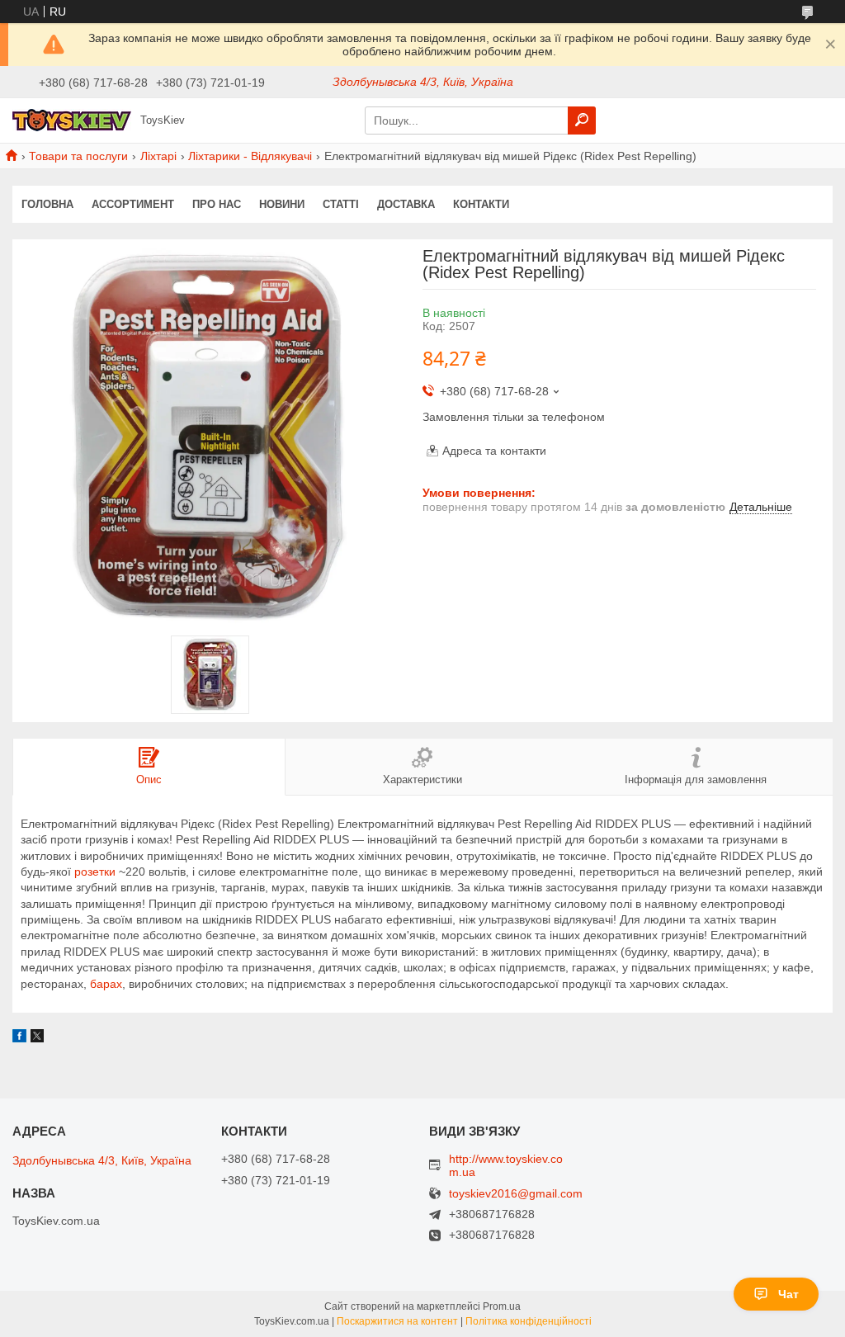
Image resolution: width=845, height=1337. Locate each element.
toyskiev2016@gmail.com (516, 1194)
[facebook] (19, 1038)
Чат (788, 1294)
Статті (341, 204)
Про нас (216, 204)
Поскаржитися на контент (397, 1321)
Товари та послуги (78, 156)
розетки (95, 871)
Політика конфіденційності (528, 1321)
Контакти (481, 204)
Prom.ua (502, 1306)
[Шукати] (582, 120)
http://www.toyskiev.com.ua (506, 1165)
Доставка (406, 204)
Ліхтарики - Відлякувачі (250, 156)
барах (106, 983)
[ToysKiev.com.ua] (71, 119)
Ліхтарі (158, 156)
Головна (47, 204)
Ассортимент (133, 204)
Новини (281, 204)
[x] (37, 1038)
